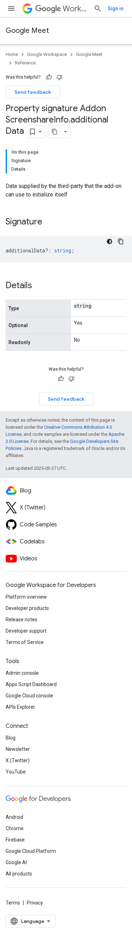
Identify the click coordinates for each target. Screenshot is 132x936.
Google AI (16, 862)
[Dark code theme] (109, 241)
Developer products (27, 608)
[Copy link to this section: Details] (39, 286)
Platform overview (26, 597)
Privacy (35, 903)
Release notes (21, 619)
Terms (13, 903)
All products (19, 874)
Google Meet (27, 30)
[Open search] (98, 8)
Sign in (116, 8)
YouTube (16, 772)
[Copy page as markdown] (54, 132)
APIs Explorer (20, 707)
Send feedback (32, 92)
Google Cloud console (29, 695)
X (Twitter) (18, 760)
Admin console (22, 673)
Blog (10, 738)
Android (14, 817)
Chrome (15, 828)
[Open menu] (11, 8)
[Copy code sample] (120, 241)
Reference (25, 62)
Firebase (15, 840)
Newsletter (18, 749)
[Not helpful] (59, 77)
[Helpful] (49, 77)
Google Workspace (47, 54)
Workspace (75, 8)
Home (12, 54)
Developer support (26, 631)
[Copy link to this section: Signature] (49, 222)
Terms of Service (25, 642)
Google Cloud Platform (31, 851)
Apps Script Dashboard (31, 684)
